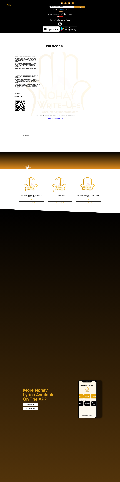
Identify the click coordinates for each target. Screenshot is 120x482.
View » (31, 199)
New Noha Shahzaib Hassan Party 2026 (88, 196)
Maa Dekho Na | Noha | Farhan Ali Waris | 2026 (31, 196)
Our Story (53, 1)
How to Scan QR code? (55, 118)
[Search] (79, 7)
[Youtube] (69, 3)
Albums (61, 1)
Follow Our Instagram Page (60, 20)
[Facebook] (62, 3)
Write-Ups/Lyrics (81, 1)
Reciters (70, 1)
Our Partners (113, 1)
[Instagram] (73, 3)
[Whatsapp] (65, 3)
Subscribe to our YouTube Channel (60, 14)
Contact (103, 1)
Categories (93, 1)
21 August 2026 (60, 195)
